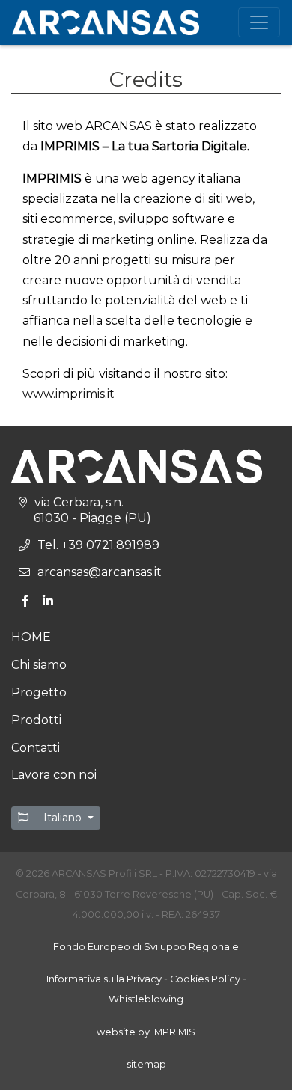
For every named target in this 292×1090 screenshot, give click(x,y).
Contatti (35, 748)
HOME (31, 637)
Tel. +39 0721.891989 (98, 545)
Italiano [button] (62, 817)
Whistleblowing (146, 999)
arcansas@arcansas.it (99, 572)
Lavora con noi (54, 775)
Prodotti (36, 720)
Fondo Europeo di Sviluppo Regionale (146, 946)
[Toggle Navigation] (259, 22)
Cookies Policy (205, 979)
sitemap (146, 1064)
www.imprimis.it (68, 394)
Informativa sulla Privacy (104, 979)
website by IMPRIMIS (146, 1032)
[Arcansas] (105, 22)
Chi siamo (39, 665)
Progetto (39, 692)
